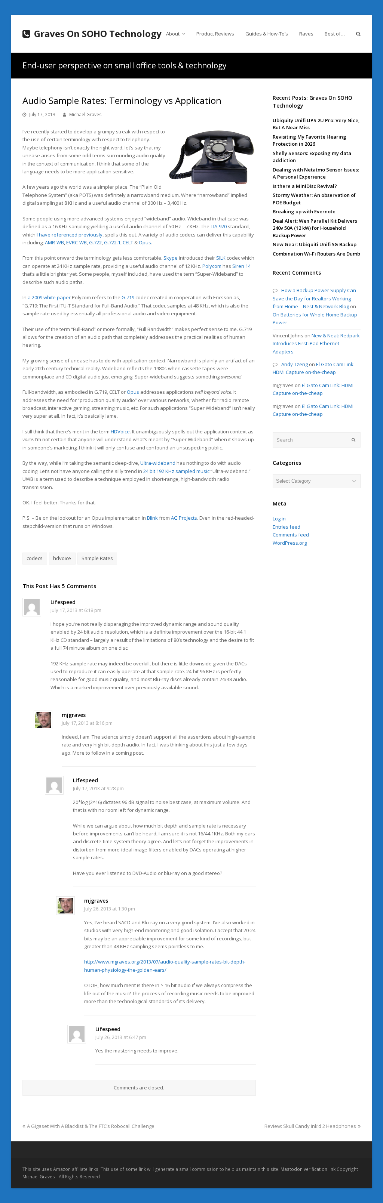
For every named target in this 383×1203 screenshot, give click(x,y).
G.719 (128, 297)
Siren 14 (241, 266)
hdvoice (62, 558)
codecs (35, 558)
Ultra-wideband (157, 463)
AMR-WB (54, 242)
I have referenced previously (69, 234)
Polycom (211, 266)
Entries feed (286, 526)
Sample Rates (97, 558)
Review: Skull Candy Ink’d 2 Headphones (310, 1126)
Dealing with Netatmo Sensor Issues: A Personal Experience (316, 173)
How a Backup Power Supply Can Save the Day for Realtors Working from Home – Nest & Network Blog (314, 298)
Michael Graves (85, 114)
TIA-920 (219, 226)
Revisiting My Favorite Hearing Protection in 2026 (309, 140)
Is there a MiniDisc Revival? (305, 186)
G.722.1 (112, 242)
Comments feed (291, 534)
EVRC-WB (76, 242)
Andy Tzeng (294, 364)
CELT (128, 242)
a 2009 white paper (49, 297)
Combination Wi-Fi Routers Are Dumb (316, 253)
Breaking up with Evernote (304, 211)
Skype (170, 257)
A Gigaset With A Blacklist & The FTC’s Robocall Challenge (90, 1126)
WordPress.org (290, 542)
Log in (279, 518)
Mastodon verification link (308, 1169)
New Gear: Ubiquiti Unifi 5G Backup (314, 244)
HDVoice (120, 431)
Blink (152, 517)
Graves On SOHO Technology (98, 33)
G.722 (95, 242)
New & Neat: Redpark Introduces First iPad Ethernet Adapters (316, 343)
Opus (145, 242)
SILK (221, 257)
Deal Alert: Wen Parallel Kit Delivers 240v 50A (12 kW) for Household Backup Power (315, 228)
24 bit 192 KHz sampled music (176, 471)
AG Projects (184, 517)
